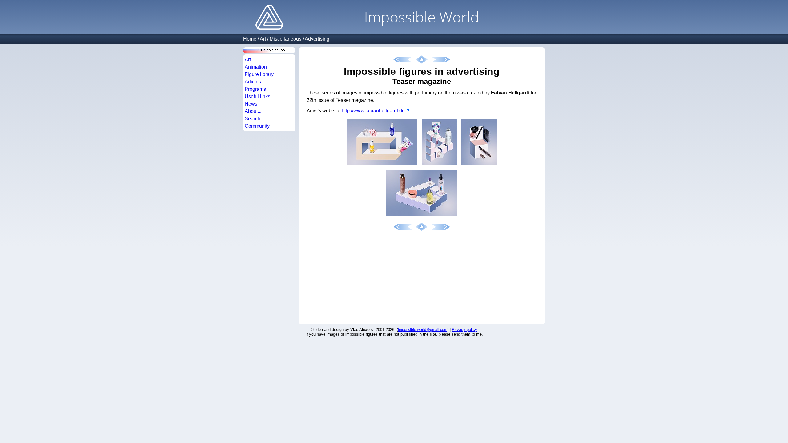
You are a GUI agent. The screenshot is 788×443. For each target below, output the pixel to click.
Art (263, 39)
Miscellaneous (285, 39)
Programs (255, 89)
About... (253, 111)
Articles (253, 81)
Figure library (259, 74)
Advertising (317, 39)
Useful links (257, 96)
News (251, 103)
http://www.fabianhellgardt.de (373, 110)
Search (252, 118)
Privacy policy (464, 329)
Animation (256, 67)
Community (257, 126)
